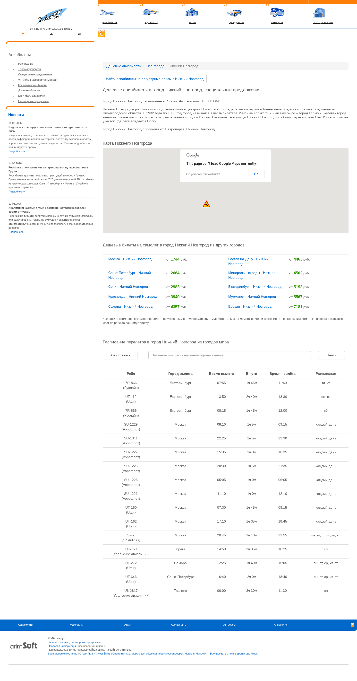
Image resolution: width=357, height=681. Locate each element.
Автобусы (229, 624)
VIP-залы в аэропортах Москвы (37, 79)
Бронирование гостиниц (62, 653)
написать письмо (58, 642)
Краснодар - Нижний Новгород (132, 296)
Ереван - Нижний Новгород (250, 306)
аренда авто (236, 22)
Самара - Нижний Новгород (130, 306)
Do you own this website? (203, 174)
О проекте (280, 624)
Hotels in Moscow (195, 653)
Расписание (25, 63)
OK (256, 174)
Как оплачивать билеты (32, 85)
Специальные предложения (35, 74)
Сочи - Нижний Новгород (128, 286)
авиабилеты (109, 22)
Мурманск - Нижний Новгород (252, 296)
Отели (127, 624)
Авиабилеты (25, 624)
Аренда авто (178, 624)
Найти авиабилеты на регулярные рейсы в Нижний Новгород (155, 79)
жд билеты (151, 22)
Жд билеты (76, 624)
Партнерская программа (33, 101)
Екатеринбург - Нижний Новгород (254, 286)
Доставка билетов (29, 90)
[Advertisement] (49, 276)
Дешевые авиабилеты (123, 66)
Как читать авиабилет (31, 95)
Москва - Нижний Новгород (130, 259)
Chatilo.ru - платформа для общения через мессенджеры (147, 653)
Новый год (103, 653)
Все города (155, 66)
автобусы (277, 22)
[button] (206, 204)
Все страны (119, 355)
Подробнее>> (16, 151)
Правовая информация (62, 646)
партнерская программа (86, 642)
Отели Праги (87, 653)
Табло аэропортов (29, 69)
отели (192, 22)
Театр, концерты (323, 22)
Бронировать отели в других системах (234, 653)
